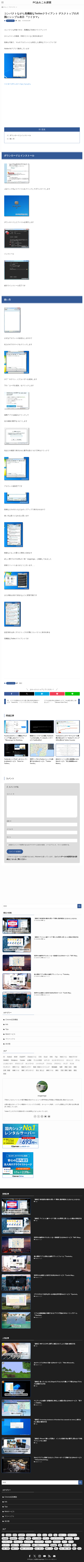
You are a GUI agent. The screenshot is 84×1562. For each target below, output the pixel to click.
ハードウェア (40, 1063)
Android (9, 1057)
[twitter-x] (38, 1116)
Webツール (63, 1057)
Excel (45, 1057)
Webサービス (10, 1034)
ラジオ (72, 1063)
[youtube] (45, 1116)
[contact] (49, 1116)
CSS (40, 1057)
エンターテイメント (58, 1060)
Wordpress (14, 1060)
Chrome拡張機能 (11, 1019)
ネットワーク (30, 1063)
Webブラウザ (73, 1057)
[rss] (49, 1556)
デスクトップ (19, 1063)
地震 (61, 1067)
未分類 (7, 1044)
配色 (75, 1070)
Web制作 (6, 1060)
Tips (7, 1029)
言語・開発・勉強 (66, 1070)
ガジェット (69, 1060)
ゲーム (77, 1060)
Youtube (22, 1060)
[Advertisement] (42, 106)
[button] (11, 694)
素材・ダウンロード (28, 1070)
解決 (57, 1070)
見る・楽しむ (40, 1070)
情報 (75, 1067)
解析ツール (50, 1070)
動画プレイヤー (26, 1067)
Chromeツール (32, 1057)
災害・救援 (6, 1070)
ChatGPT (22, 1057)
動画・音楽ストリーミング (41, 1067)
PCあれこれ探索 (42, 2)
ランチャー (6, 1067)
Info (6, 1024)
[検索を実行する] (79, 906)
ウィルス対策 (38, 1060)
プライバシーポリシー (50, 1559)
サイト (9, 837)
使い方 (12, 139)
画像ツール (15, 1070)
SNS (19, 20)
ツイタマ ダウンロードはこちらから (17, 84)
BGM (15, 1057)
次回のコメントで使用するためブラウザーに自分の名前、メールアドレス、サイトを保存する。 (39, 845)
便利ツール (15, 1067)
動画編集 (54, 1067)
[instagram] (42, 1116)
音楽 (4, 1074)
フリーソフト (10, 20)
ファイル (49, 1063)
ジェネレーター (8, 1063)
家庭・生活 (68, 1067)
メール (10, 829)
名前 (9, 821)
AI (4, 1057)
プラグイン (57, 1063)
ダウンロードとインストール (20, 135)
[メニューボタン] (2, 2)
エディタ (46, 1060)
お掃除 (29, 1060)
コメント (10, 794)
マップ (65, 1063)
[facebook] (35, 1116)
